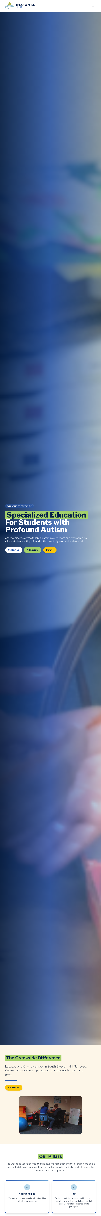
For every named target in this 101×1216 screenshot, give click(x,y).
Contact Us (13, 550)
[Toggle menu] (93, 6)
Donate (50, 550)
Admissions (32, 550)
